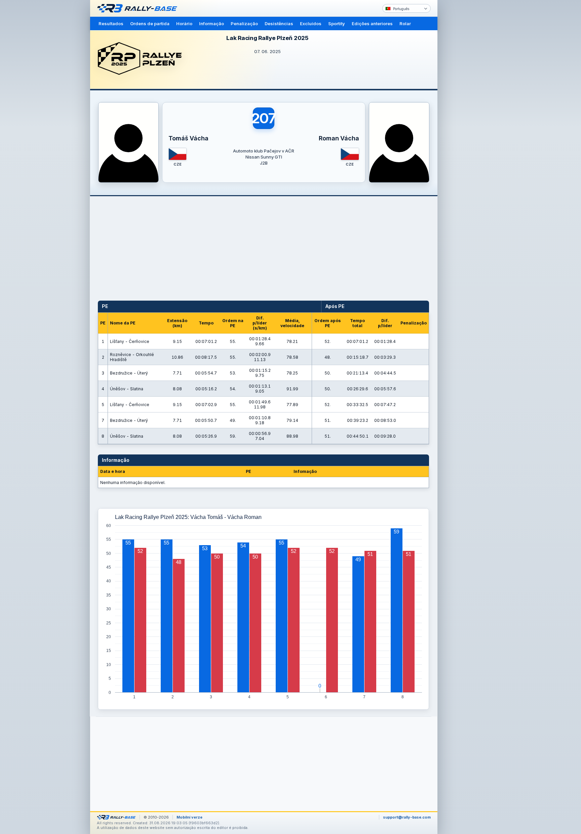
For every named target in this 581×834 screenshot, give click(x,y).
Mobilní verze (189, 817)
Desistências (279, 23)
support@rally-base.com (407, 817)
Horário (184, 23)
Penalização (244, 23)
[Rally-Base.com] (139, 8)
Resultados (111, 23)
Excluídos (310, 23)
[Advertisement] (466, 104)
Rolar (405, 23)
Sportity (336, 23)
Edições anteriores (372, 23)
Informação (211, 23)
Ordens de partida (149, 23)
